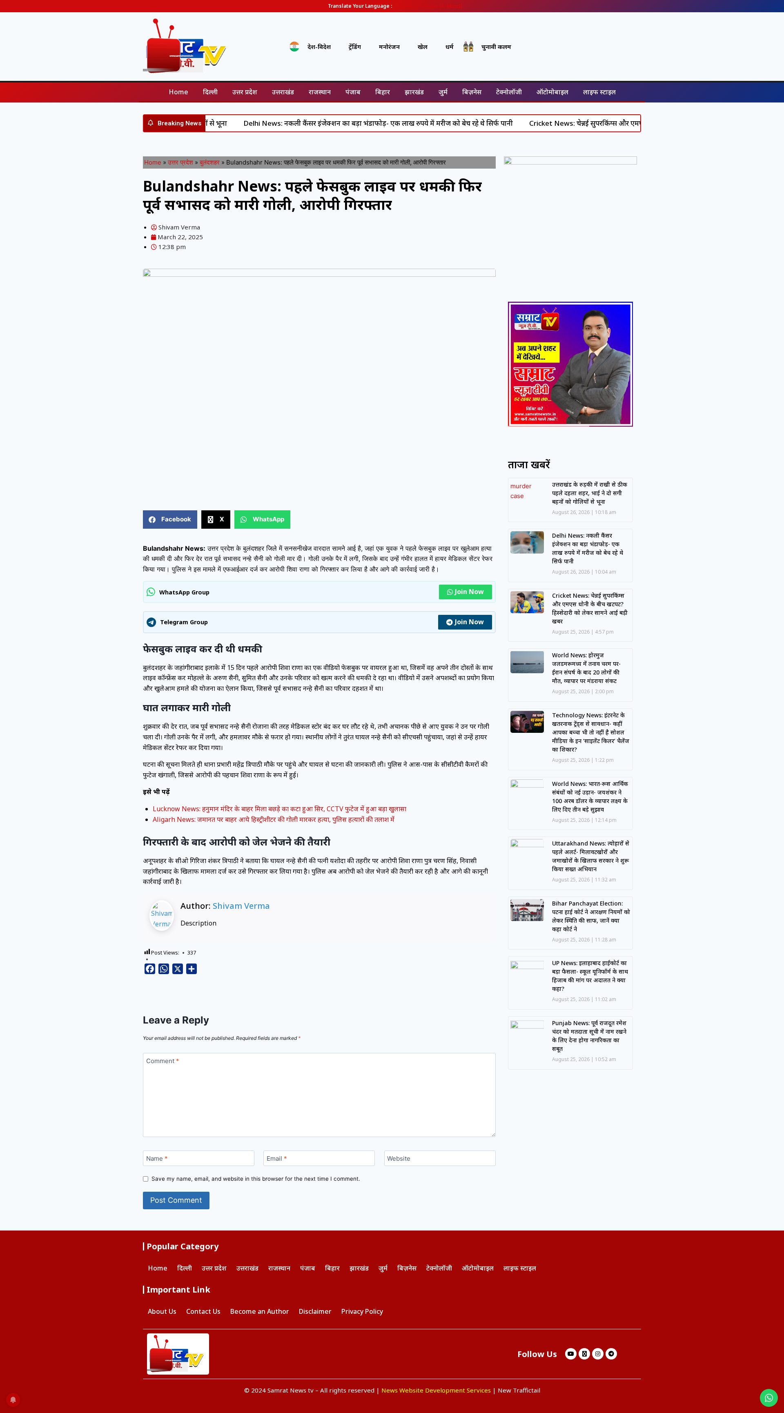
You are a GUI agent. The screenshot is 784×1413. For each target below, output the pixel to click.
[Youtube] (571, 1354)
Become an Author (259, 1311)
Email (277, 1158)
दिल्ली (210, 91)
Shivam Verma (241, 905)
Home (178, 91)
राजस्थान (320, 91)
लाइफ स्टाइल (599, 91)
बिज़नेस (471, 91)
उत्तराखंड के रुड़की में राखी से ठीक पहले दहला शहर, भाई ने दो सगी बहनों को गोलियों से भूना (589, 493)
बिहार (382, 91)
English (410, 6)
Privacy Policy (362, 1311)
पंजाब (353, 91)
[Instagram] (598, 1354)
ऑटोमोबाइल (552, 91)
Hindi (454, 6)
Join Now (469, 591)
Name (157, 1158)
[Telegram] (611, 1354)
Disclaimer (315, 1311)
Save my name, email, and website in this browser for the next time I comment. (255, 1178)
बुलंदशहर (210, 162)
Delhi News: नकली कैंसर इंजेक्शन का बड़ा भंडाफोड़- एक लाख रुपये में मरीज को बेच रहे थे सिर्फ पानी (348, 123)
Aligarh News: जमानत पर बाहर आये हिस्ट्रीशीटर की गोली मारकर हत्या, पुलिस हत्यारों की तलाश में (273, 819)
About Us (162, 1311)
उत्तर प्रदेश (244, 91)
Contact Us (203, 1311)
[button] (170, 519)
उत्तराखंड (283, 91)
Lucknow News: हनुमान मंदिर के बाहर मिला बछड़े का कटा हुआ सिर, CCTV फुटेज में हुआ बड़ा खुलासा (279, 808)
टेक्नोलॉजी (509, 91)
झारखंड (414, 91)
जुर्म (443, 91)
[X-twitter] (584, 1354)
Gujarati (434, 6)
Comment (162, 1061)
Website (398, 1158)
